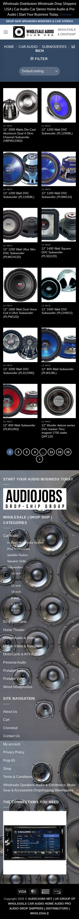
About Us (10, 711)
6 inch (15, 598)
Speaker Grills (16, 561)
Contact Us (11, 736)
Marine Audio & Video (19, 638)
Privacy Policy (13, 752)
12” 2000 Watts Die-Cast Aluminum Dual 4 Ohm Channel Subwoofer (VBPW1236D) (19, 135)
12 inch (16, 579)
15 (68, 452)
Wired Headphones (17, 687)
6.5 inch (16, 604)
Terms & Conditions (17, 777)
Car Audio (28, 47)
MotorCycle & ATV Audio (21, 654)
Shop (7, 768)
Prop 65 (9, 760)
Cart (6, 719)
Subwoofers (54, 47)
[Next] (39, 459)
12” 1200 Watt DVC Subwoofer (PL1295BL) (18, 195)
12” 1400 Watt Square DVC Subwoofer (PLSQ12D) (56, 252)
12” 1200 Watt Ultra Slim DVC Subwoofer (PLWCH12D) (19, 253)
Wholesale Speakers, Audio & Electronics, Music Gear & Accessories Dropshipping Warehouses (39, 787)
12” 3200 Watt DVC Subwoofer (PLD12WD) (18, 371)
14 (59, 452)
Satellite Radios (17, 555)
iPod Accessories (18, 549)
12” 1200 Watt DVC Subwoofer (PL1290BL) (57, 131)
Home (9, 47)
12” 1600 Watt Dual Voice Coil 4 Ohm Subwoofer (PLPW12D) (20, 313)
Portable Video (14, 678)
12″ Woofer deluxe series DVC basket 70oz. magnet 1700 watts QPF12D (58, 431)
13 (51, 452)
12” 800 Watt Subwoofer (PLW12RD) (19, 427)
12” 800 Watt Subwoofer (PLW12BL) (58, 371)
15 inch (16, 585)
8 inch (15, 610)
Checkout (10, 728)
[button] (5, 32)
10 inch (16, 573)
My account (11, 744)
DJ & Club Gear (15, 621)
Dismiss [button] (66, 14)
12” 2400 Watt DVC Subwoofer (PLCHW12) (57, 311)
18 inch (16, 591)
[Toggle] (73, 535)
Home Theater (14, 630)
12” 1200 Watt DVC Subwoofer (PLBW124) (57, 195)
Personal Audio (14, 662)
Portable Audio (14, 670)
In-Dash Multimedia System (25, 542)
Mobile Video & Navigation (23, 646)
